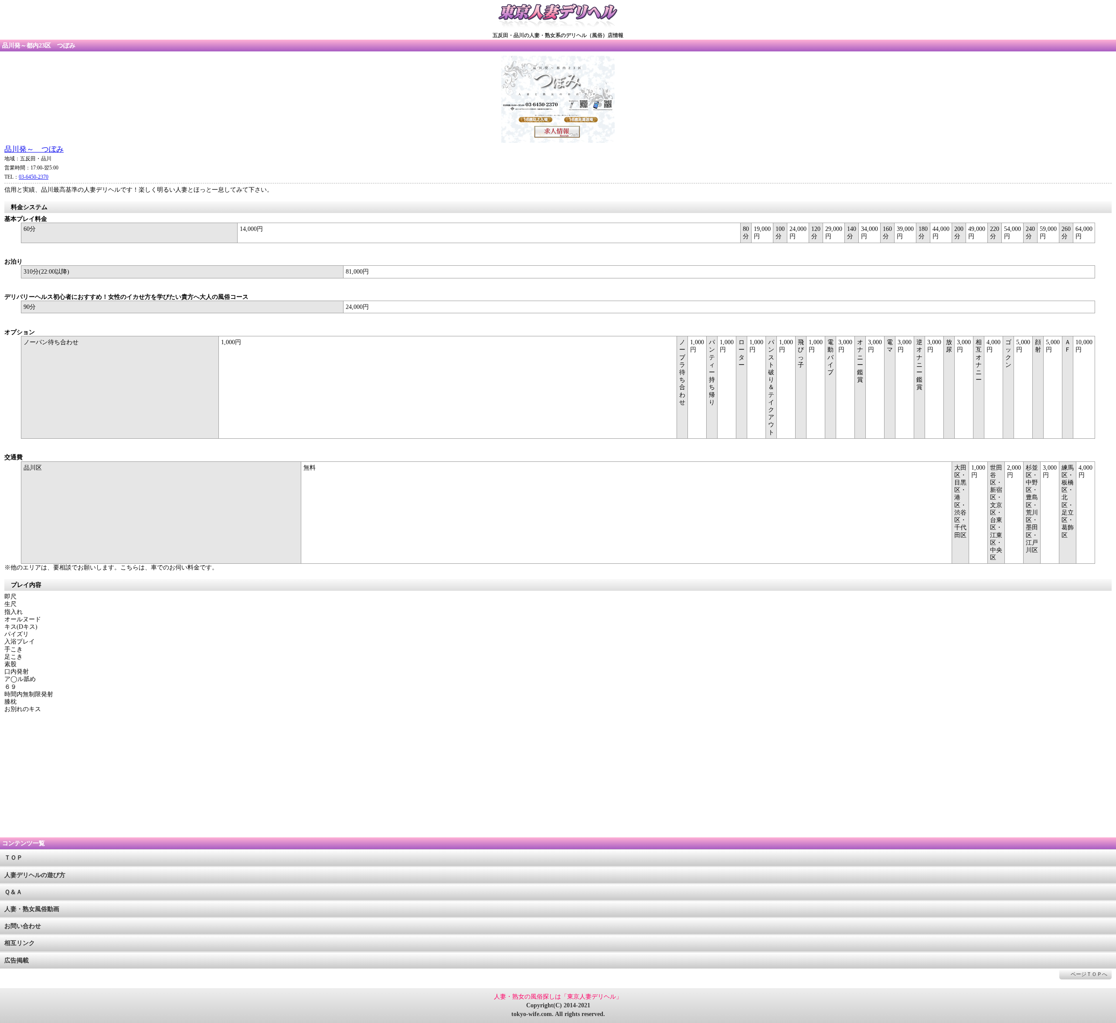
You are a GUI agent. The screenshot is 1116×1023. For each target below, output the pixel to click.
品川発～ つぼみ (34, 149)
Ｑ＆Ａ (13, 892)
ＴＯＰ (13, 857)
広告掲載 (16, 960)
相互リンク (19, 943)
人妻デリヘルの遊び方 (34, 875)
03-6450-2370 (33, 177)
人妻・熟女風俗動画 (31, 909)
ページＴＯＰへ (1089, 974)
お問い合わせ (22, 926)
